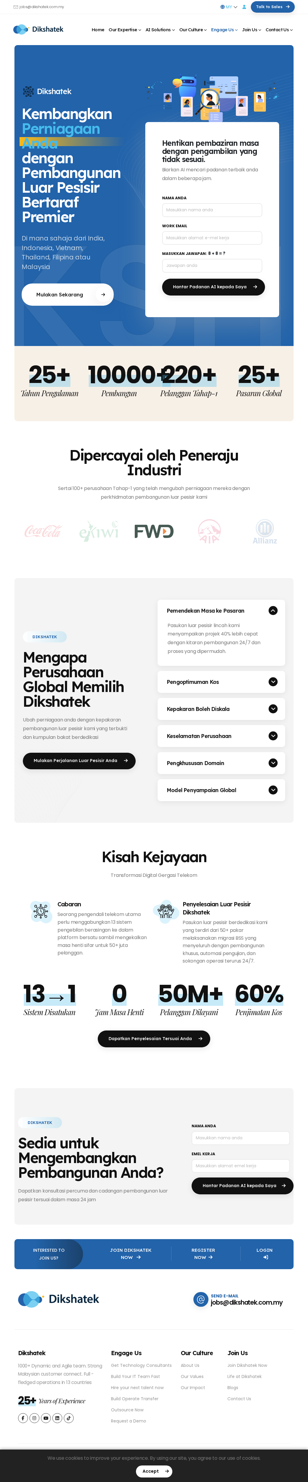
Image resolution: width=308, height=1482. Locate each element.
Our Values (192, 1376)
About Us (190, 1365)
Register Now (203, 1253)
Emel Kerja (203, 1153)
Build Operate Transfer (135, 1399)
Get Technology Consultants (141, 1365)
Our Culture (191, 29)
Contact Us (277, 29)
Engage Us (222, 29)
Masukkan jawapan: (184, 253)
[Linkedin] (23, 1418)
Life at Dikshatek (244, 1376)
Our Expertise (123, 29)
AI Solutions (158, 29)
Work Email (174, 225)
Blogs (232, 1388)
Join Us (249, 29)
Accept (151, 1471)
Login (265, 1250)
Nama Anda (174, 198)
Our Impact (193, 1388)
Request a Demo (128, 1421)
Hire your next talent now (137, 1388)
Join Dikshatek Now (131, 1253)
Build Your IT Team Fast (135, 1376)
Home (98, 29)
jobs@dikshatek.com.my (42, 6)
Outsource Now (127, 1410)
